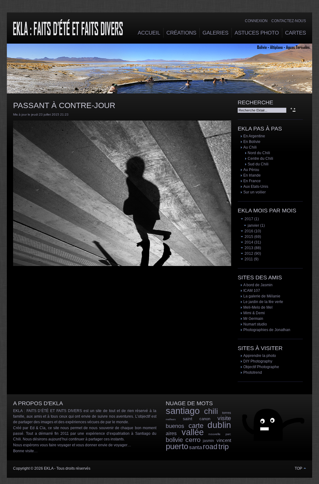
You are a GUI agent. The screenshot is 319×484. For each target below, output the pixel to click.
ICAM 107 (251, 290)
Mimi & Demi (254, 313)
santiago (183, 411)
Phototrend (252, 372)
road (210, 447)
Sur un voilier (254, 192)
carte (195, 425)
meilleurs (171, 419)
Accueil (149, 33)
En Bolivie (251, 142)
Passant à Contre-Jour (64, 105)
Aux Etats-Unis (255, 186)
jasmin (208, 441)
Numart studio (255, 324)
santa (195, 447)
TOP (299, 468)
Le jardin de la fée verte (263, 302)
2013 (248, 248)
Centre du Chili (260, 158)
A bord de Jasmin (258, 285)
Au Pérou (251, 170)
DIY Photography (257, 361)
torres (226, 413)
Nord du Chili (259, 153)
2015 (248, 237)
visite (224, 418)
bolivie (174, 439)
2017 (248, 219)
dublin (219, 425)
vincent (224, 440)
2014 (248, 242)
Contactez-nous (288, 21)
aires (171, 433)
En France (252, 181)
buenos (175, 426)
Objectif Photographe (261, 367)
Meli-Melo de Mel (258, 307)
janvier (253, 225)
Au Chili (250, 147)
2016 (248, 231)
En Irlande (252, 175)
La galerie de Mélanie (261, 296)
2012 (248, 253)
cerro (193, 439)
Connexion (256, 21)
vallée (193, 432)
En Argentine (254, 136)
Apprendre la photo (259, 356)
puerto (177, 446)
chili (211, 411)
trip (223, 446)
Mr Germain (253, 318)
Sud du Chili (258, 164)
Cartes (295, 33)
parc (228, 434)
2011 (248, 259)
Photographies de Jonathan (266, 330)
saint (187, 418)
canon (204, 418)
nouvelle (214, 434)
